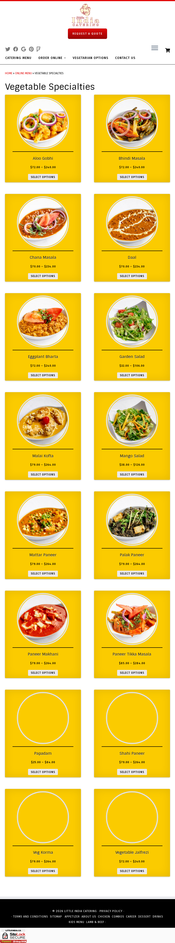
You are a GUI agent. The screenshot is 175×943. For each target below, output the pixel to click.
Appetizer (72, 916)
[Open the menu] (154, 48)
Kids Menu (76, 922)
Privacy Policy (111, 911)
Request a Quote (87, 33)
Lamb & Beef (95, 922)
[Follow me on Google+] (25, 49)
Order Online (51, 58)
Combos (118, 916)
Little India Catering (80, 911)
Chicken (104, 916)
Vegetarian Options (90, 58)
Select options (43, 177)
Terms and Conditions (30, 916)
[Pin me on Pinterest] (33, 49)
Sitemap (56, 916)
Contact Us (125, 58)
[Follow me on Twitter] (9, 49)
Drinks (158, 916)
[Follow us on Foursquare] (40, 49)
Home (8, 73)
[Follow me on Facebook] (17, 49)
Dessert (144, 916)
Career (131, 916)
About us (89, 916)
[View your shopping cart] (168, 50)
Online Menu (23, 73)
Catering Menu (18, 58)
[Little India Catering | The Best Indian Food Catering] (87, 14)
